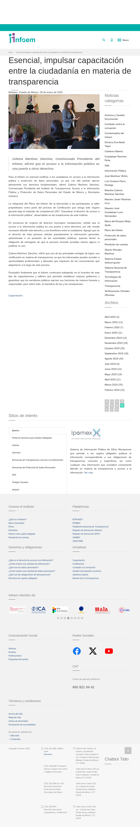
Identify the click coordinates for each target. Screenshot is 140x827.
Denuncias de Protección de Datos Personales (33, 467)
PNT (14, 475)
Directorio (13, 530)
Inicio (11, 52)
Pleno (11, 527)
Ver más (88, 472)
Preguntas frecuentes (18, 659)
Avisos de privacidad (18, 721)
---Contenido (14, 739)
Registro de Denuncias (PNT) (86, 534)
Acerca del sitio (16, 714)
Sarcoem (16, 452)
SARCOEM (78, 541)
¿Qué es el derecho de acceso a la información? (31, 560)
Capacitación (79, 560)
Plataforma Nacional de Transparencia (90, 527)
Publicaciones (15, 656)
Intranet (15, 489)
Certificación (78, 564)
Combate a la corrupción (84, 567)
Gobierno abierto (80, 575)
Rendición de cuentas (19, 537)
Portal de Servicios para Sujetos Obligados (32, 438)
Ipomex (15, 430)
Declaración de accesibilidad (22, 724)
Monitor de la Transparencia (86, 578)
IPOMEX (76, 523)
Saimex (15, 445)
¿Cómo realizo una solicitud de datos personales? (32, 571)
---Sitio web (14, 735)
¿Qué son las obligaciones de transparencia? (30, 575)
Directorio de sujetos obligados (23, 578)
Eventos (12, 652)
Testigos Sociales (20, 482)
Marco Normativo (16, 523)
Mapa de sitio (15, 717)
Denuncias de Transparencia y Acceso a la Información (37, 460)
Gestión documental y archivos (87, 571)
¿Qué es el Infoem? (18, 519)
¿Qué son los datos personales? (24, 567)
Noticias (12, 648)
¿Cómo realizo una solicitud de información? (29, 564)
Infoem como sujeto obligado (22, 534)
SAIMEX (76, 537)
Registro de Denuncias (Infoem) (87, 530)
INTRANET (78, 519)
